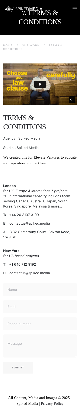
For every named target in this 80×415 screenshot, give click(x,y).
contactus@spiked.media (29, 223)
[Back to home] (24, 8)
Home (8, 45)
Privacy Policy (52, 403)
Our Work (30, 45)
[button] (75, 8)
